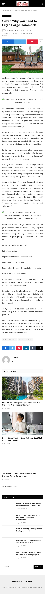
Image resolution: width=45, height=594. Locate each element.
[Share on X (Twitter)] (20, 41)
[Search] (42, 3)
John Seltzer (13, 30)
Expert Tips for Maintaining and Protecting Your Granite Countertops (28, 517)
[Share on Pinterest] (32, 41)
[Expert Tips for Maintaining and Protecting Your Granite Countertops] (8, 518)
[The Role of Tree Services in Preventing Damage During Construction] (22, 459)
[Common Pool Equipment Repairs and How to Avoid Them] (8, 543)
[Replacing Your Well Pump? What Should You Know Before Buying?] (8, 506)
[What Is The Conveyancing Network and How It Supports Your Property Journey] (22, 388)
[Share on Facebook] (8, 41)
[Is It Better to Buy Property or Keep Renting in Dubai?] (8, 531)
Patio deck (7, 16)
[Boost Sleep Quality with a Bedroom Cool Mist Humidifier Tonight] (22, 423)
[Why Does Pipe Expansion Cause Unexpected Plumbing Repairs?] (8, 555)
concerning (12, 339)
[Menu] (3, 3)
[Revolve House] (22, 3)
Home (4, 10)
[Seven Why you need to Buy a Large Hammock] (22, 59)
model (21, 339)
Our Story (29, 582)
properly (29, 339)
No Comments (28, 33)
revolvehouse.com (36, 587)
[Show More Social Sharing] (41, 41)
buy (4, 339)
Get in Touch (17, 582)
